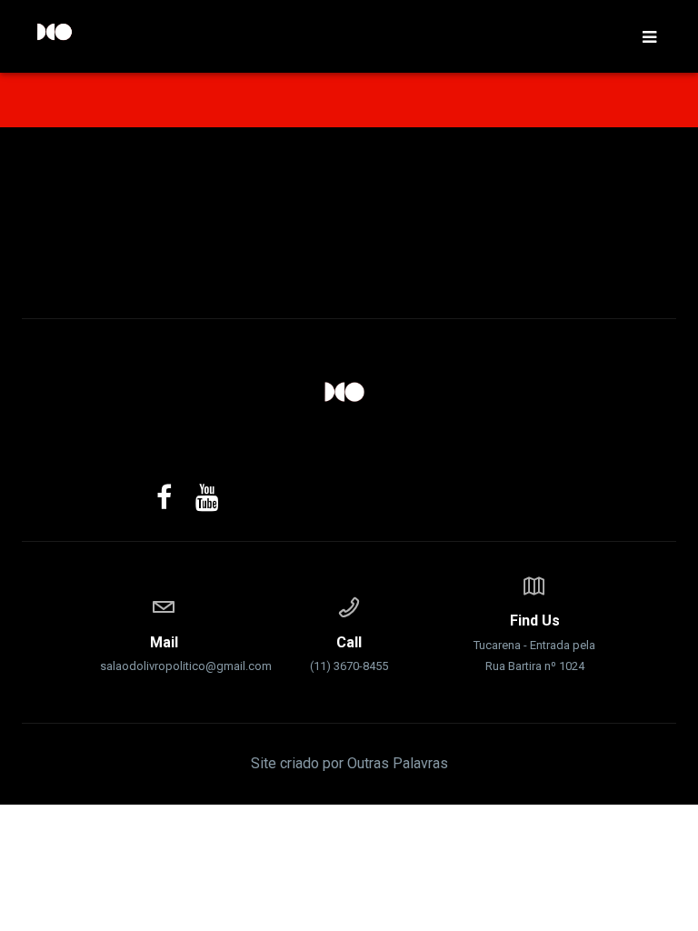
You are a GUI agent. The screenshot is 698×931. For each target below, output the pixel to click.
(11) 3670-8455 (349, 654)
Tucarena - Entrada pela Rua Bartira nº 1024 (534, 642)
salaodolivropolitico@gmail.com (163, 654)
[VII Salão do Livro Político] (349, 391)
